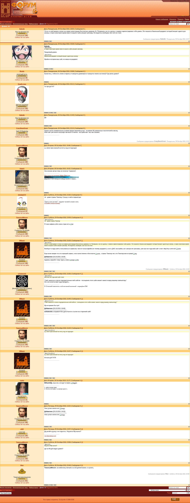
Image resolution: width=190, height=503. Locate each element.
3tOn (22, 44)
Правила (180, 19)
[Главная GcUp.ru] (5, 17)
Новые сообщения (162, 19)
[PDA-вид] (29, 17)
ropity (22, 380)
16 (81, 380)
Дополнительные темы (20, 24)
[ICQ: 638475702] (55, 112)
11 (82, 240)
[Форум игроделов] (12, 17)
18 (82, 429)
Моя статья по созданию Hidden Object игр (57, 175)
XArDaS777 (22, 195)
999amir (22, 240)
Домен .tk (43, 24)
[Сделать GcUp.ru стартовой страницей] (25, 17)
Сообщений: (22, 35)
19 (82, 442)
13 (82, 299)
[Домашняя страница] (50, 41)
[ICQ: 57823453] (53, 271)
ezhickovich (22, 274)
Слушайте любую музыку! (52, 203)
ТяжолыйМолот (22, 145)
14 (82, 328)
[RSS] (31, 17)
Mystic (22, 71)
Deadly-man (22, 84)
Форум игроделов (5, 24)
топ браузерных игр (50, 436)
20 (82, 465)
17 (82, 406)
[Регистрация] (17, 17)
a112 (22, 429)
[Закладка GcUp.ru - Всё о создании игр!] (27, 17)
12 (82, 274)
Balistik (22, 29)
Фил (22, 465)
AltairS (22, 168)
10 (82, 217)
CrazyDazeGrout (22, 128)
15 (82, 351)
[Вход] (23, 17)
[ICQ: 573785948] (50, 166)
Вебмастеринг (33, 24)
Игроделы (172, 19)
